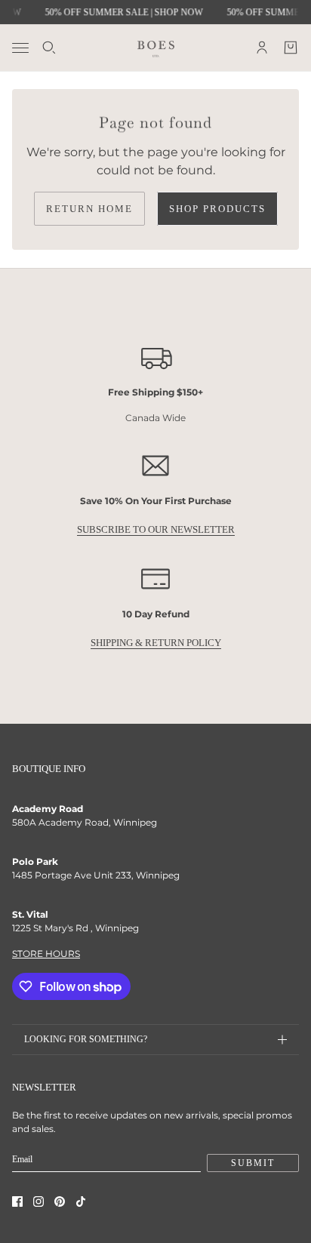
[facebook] (17, 1201)
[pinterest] (59, 1201)
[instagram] (38, 1201)
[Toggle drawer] (20, 48)
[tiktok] (80, 1201)
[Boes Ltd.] (156, 47)
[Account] (262, 47)
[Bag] (290, 47)
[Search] (49, 47)
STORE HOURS (46, 953)
